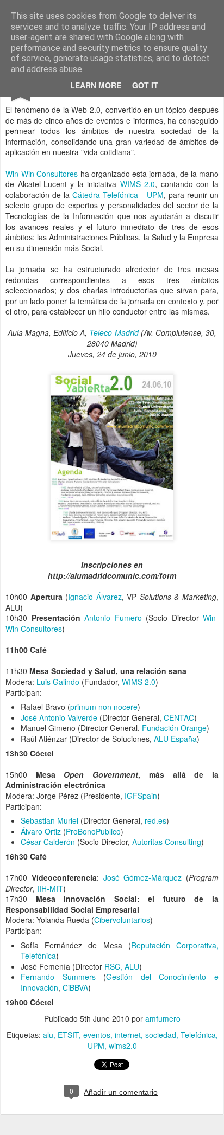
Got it (145, 85)
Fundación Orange (174, 727)
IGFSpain (141, 795)
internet (128, 1034)
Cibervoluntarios (122, 919)
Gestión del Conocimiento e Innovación (120, 982)
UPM (96, 1045)
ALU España (175, 738)
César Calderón (48, 841)
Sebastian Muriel (49, 820)
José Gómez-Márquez (140, 877)
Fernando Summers (58, 976)
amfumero (163, 1018)
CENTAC (179, 717)
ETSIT (68, 1034)
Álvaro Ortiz (41, 831)
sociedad (160, 1034)
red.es (155, 820)
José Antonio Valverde (59, 717)
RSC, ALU (121, 966)
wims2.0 (123, 1045)
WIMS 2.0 (137, 183)
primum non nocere (104, 706)
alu (48, 1034)
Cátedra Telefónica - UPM (117, 194)
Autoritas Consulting (166, 841)
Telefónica (198, 1034)
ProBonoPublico (93, 831)
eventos (96, 1034)
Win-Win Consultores (41, 173)
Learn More (95, 85)
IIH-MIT (50, 888)
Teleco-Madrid (114, 332)
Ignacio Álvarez (95, 596)
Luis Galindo (57, 681)
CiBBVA (75, 987)
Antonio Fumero (113, 617)
